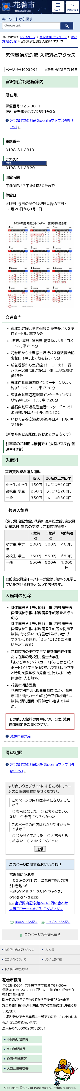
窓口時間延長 (16, 1049)
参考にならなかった (40, 816)
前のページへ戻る (26, 922)
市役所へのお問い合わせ (19, 949)
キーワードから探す (17, 19)
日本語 (8, 163)
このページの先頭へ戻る (42, 934)
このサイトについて (15, 959)
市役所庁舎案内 (17, 1039)
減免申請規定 (20, 736)
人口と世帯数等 (17, 1068)
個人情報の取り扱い (16, 969)
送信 (40, 849)
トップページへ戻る (58, 922)
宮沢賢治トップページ (53, 37)
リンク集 (49, 949)
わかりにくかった (44, 841)
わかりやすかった (29, 835)
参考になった (26, 811)
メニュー (58, 9)
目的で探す (72, 9)
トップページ (27, 37)
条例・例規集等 (17, 1058)
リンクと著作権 (53, 959)
